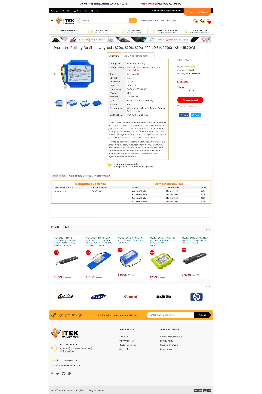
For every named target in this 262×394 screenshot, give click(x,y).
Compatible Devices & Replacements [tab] (89, 175)
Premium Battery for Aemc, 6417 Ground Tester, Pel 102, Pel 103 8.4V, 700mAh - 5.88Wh (162, 242)
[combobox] (108, 20)
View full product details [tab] (137, 55)
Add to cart (192, 100)
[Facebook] (52, 373)
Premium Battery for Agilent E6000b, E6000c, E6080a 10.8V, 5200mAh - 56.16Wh (195, 240)
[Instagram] (63, 373)
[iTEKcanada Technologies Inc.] (65, 20)
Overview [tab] (114, 55)
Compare (194, 106)
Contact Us (82, 11)
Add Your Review (184, 60)
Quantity (181, 87)
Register (204, 12)
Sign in (191, 12)
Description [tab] (59, 175)
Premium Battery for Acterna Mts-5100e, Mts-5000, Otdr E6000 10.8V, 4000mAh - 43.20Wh (65, 242)
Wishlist (183, 106)
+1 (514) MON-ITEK (61, 11)
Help (96, 11)
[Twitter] (57, 373)
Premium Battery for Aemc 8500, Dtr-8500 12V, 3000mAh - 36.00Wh (131, 240)
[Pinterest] (69, 373)
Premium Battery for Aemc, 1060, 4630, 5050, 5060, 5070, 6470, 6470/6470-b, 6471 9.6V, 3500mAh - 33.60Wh (99, 242)
